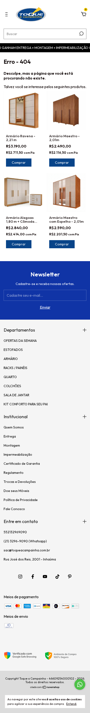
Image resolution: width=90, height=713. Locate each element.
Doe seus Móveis (16, 491)
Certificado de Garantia (22, 463)
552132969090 (15, 532)
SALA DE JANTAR (16, 395)
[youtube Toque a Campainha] (45, 576)
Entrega (10, 436)
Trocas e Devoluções (20, 482)
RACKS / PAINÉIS (15, 368)
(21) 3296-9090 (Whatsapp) (25, 541)
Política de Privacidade (21, 500)
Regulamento (14, 472)
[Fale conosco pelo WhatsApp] (79, 684)
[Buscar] (81, 33)
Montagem (12, 445)
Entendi (71, 704)
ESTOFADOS (13, 350)
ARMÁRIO (11, 359)
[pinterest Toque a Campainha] (69, 576)
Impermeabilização (18, 454)
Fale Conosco (14, 509)
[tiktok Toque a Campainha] (57, 576)
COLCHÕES (12, 386)
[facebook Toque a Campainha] (32, 576)
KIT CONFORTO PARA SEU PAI (26, 404)
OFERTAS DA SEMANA (20, 340)
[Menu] (7, 14)
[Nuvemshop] (45, 687)
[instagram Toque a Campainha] (20, 576)
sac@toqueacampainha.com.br (27, 550)
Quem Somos (14, 427)
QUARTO (10, 377)
